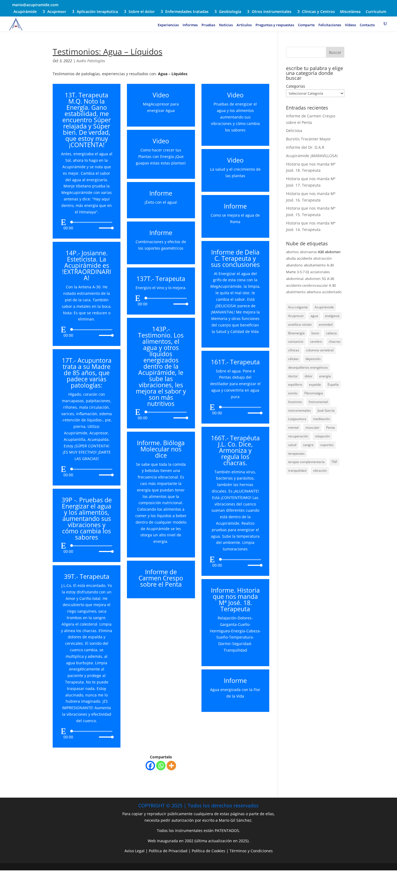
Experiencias (168, 25)
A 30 (332, 285)
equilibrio (295, 384)
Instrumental (318, 401)
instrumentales (299, 410)
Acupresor (56, 12)
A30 (321, 251)
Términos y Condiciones (251, 850)
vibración (320, 470)
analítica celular (300, 324)
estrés (293, 393)
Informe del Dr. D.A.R (305, 147)
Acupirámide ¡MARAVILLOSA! (312, 155)
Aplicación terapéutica (97, 12)
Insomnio (295, 401)
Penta (330, 427)
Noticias (226, 25)
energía (325, 376)
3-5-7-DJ (303, 271)
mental (293, 427)
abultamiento (315, 265)
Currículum (376, 12)
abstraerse (308, 251)
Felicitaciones (329, 25)
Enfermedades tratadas (186, 12)
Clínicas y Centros (318, 12)
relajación (322, 436)
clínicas (293, 350)
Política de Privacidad (168, 850)
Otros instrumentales (271, 12)
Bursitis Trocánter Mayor (308, 138)
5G (324, 278)
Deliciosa (294, 130)
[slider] (104, 227)
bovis (315, 333)
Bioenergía (296, 333)
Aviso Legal (134, 850)
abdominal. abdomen (303, 278)
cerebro (316, 341)
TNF (334, 462)
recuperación (298, 436)
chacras (335, 341)
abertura (314, 291)
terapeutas (296, 453)
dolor (308, 376)
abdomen (333, 251)
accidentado (332, 291)
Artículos (244, 25)
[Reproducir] (63, 222)
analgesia (332, 315)
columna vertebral (320, 350)
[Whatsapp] (161, 765)
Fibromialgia (313, 393)
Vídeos (350, 25)
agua (314, 315)
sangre (308, 444)
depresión (313, 358)
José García (326, 410)
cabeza (331, 333)
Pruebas (208, 25)
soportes (327, 444)
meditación (321, 419)
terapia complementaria (306, 462)
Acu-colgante (298, 307)
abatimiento (296, 291)
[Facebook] (150, 765)
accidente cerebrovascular (307, 285)
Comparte (306, 25)
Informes (190, 25)
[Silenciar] (94, 228)
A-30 (330, 278)
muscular (312, 427)
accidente (304, 258)
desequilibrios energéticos (308, 367)
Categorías (295, 86)
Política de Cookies (208, 850)
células (293, 358)
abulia (291, 258)
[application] (86, 225)
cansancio (295, 341)
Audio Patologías (90, 60)
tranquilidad (297, 470)
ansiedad (325, 324)
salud (292, 444)
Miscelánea (350, 12)
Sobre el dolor (142, 12)
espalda (315, 384)
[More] (171, 765)
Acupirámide (25, 12)
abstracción (322, 258)
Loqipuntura (297, 419)
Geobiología (230, 12)
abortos (292, 251)
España (333, 384)
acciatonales (320, 271)
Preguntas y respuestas (274, 25)
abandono (294, 265)
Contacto (367, 25)
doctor (293, 376)
